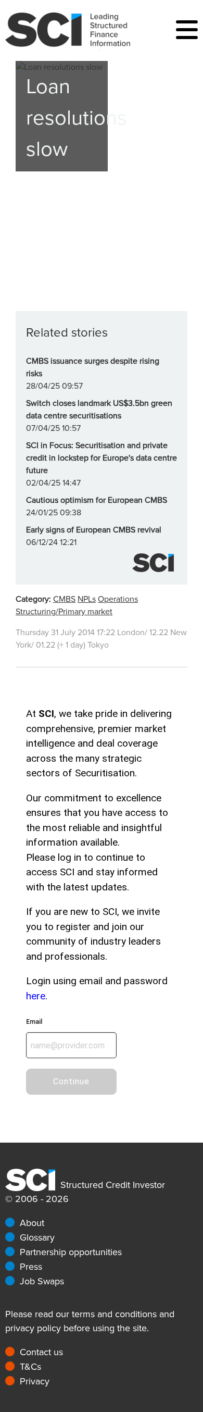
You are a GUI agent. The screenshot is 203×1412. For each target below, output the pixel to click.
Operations (118, 599)
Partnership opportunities (71, 1252)
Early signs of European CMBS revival (93, 530)
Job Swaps (42, 1281)
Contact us (41, 1352)
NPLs (87, 599)
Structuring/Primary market (64, 611)
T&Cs (30, 1366)
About (32, 1223)
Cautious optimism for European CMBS (96, 500)
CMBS (64, 599)
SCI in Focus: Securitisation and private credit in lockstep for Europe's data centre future (101, 458)
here (35, 996)
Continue (71, 1081)
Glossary (37, 1237)
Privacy (34, 1381)
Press (31, 1266)
